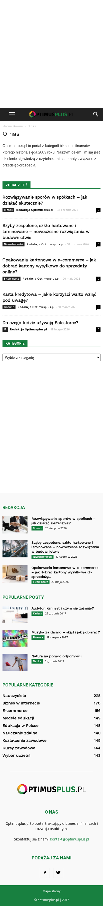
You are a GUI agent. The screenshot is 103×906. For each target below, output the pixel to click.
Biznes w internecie (21, 703)
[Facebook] (45, 873)
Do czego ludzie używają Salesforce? (40, 322)
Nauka (37, 661)
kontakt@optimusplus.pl (69, 839)
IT (5, 329)
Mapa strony (51, 891)
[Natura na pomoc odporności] (15, 662)
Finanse (9, 307)
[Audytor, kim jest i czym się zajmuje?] (15, 614)
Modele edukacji (18, 718)
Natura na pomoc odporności (57, 656)
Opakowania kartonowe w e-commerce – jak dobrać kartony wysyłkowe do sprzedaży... (65, 572)
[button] (96, 114)
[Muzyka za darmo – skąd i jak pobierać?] (15, 638)
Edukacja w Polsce (20, 725)
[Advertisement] (51, 53)
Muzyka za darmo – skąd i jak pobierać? (66, 632)
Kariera (37, 613)
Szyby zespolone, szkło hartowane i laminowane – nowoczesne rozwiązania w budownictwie (46, 231)
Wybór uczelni (16, 755)
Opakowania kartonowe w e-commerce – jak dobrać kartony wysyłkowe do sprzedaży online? (49, 265)
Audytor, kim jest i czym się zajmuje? (63, 608)
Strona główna (12, 126)
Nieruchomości (13, 244)
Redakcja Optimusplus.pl (34, 210)
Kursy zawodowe (18, 748)
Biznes (8, 210)
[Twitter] (58, 873)
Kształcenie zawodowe (24, 740)
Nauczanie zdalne (19, 733)
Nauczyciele (14, 695)
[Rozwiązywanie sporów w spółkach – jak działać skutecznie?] (15, 524)
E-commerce (11, 278)
